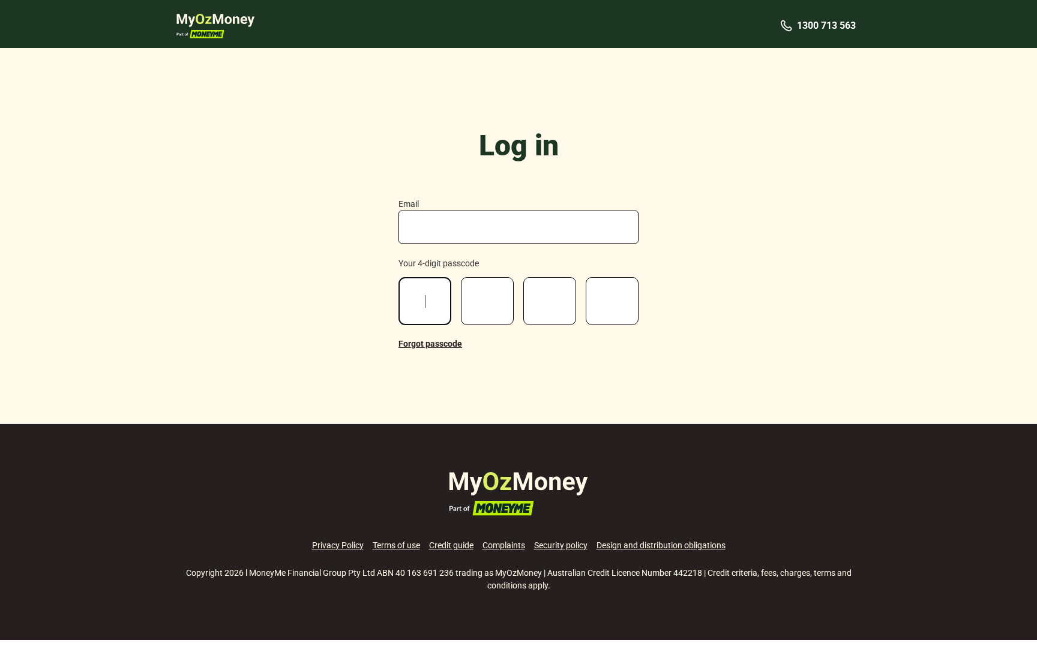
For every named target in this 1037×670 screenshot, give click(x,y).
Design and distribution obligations (661, 545)
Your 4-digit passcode (438, 263)
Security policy (561, 545)
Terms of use (396, 545)
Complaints (503, 545)
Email (408, 204)
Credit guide (451, 545)
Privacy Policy (338, 545)
